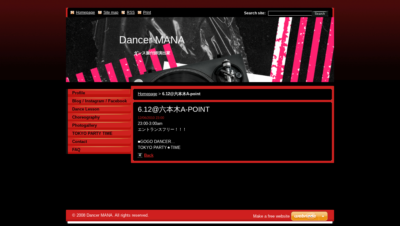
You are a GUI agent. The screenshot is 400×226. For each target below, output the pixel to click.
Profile (78, 93)
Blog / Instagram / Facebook (99, 101)
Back (148, 155)
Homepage (147, 93)
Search (320, 13)
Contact (79, 141)
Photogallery (84, 125)
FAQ (76, 149)
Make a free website (271, 216)
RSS (131, 12)
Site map (110, 12)
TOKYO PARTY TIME (92, 133)
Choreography (86, 117)
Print (147, 12)
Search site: (255, 13)
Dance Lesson (85, 109)
